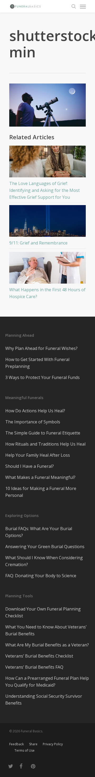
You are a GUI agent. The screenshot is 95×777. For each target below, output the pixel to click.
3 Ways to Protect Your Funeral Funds (42, 377)
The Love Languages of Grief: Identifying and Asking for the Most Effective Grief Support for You (44, 190)
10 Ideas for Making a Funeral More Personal (40, 491)
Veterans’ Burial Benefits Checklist (39, 656)
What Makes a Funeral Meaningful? (40, 477)
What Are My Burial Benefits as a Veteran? (47, 645)
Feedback (16, 744)
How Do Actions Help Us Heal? (35, 411)
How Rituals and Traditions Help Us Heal (45, 444)
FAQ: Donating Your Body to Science (40, 576)
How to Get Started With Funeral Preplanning (37, 363)
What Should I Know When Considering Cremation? (44, 561)
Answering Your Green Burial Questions (44, 546)
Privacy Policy (53, 744)
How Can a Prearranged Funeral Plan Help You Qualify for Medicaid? (47, 681)
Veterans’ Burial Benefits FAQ (34, 667)
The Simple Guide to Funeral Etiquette (42, 433)
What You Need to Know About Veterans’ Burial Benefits (46, 630)
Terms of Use (25, 750)
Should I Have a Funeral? (29, 466)
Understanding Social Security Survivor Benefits (43, 699)
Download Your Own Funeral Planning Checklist (43, 612)
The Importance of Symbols (32, 422)
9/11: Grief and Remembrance (38, 243)
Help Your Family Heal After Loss (37, 455)
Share (33, 744)
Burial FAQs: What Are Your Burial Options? (38, 532)
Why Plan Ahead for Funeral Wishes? (41, 348)
